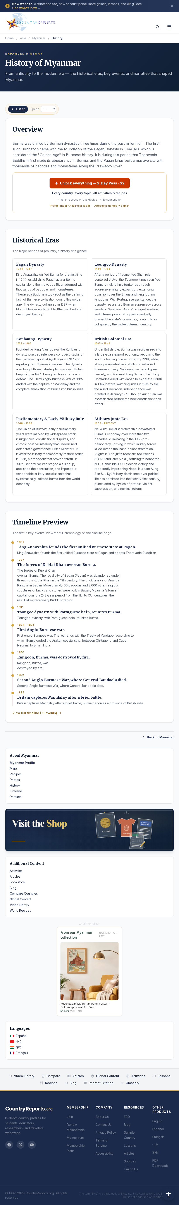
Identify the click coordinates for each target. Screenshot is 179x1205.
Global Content (20, 899)
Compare (53, 1076)
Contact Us (103, 1124)
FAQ (127, 1117)
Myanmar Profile (22, 763)
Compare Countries (24, 893)
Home (9, 38)
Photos (15, 780)
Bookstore (17, 882)
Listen (20, 109)
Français (22, 1053)
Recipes (16, 774)
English (157, 1121)
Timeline (16, 791)
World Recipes (20, 910)
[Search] (158, 27)
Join (70, 1117)
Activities (16, 871)
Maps (14, 768)
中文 (19, 1041)
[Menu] (169, 26)
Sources (130, 1161)
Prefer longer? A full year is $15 (70, 205)
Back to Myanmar (160, 737)
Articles (15, 876)
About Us (102, 1117)
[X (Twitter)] (20, 1145)
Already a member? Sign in (111, 205)
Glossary (132, 1083)
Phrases (15, 797)
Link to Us (131, 1169)
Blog (13, 888)
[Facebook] (9, 1145)
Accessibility (104, 1153)
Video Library (19, 905)
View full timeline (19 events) (34, 713)
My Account (75, 1138)
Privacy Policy (106, 1132)
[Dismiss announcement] (172, 6)
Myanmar (38, 38)
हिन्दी (18, 1047)
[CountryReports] (30, 20)
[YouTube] (32, 1145)
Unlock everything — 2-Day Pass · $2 (92, 183)
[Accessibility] (168, 1194)
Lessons (164, 1076)
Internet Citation (101, 1083)
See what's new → (26, 8)
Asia (23, 38)
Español (21, 1036)
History (15, 785)
